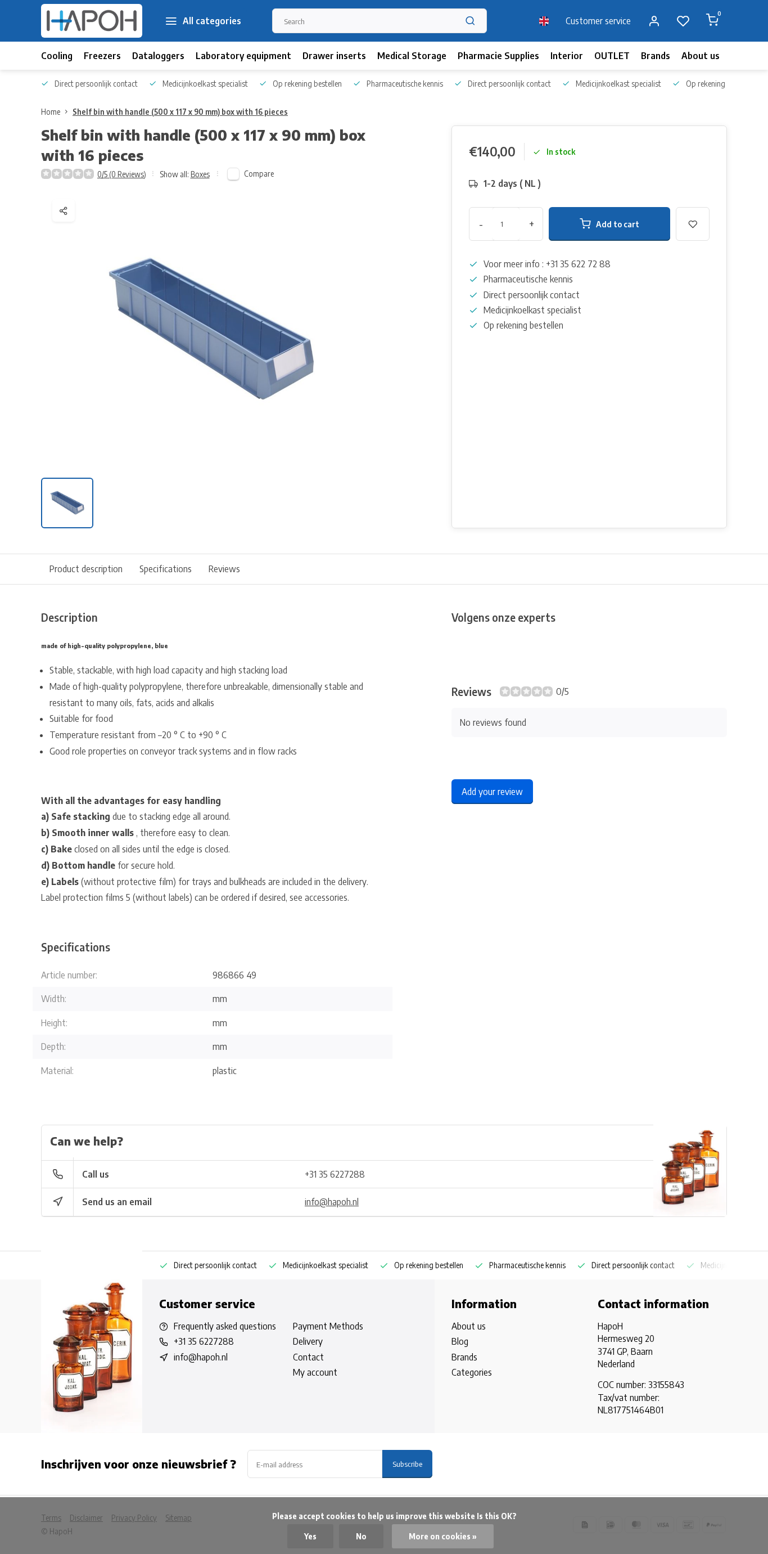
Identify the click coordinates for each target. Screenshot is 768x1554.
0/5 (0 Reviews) (121, 174)
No (361, 1536)
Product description (86, 568)
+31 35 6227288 (335, 1174)
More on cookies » (443, 1536)
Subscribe (407, 1463)
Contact (308, 1357)
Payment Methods (328, 1326)
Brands (655, 55)
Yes (310, 1536)
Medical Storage (411, 55)
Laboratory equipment (243, 55)
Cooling (57, 55)
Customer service (598, 20)
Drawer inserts (334, 55)
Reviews (224, 568)
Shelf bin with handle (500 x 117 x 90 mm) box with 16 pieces (180, 111)
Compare (259, 173)
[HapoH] (91, 21)
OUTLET (612, 55)
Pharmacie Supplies (498, 55)
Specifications (165, 568)
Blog (459, 1341)
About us (700, 55)
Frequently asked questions (225, 1326)
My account (315, 1372)
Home (50, 111)
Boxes (200, 174)
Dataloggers (158, 55)
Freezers (102, 55)
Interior (566, 55)
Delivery (308, 1341)
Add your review (492, 791)
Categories (471, 1372)
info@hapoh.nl (332, 1201)
